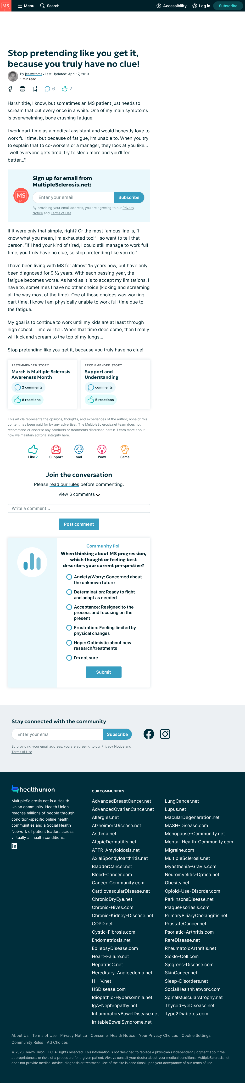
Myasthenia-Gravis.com (191, 866)
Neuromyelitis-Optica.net (192, 874)
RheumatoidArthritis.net (190, 948)
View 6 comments (77, 494)
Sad (75, 451)
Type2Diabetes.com (186, 1013)
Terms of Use (61, 213)
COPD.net (102, 923)
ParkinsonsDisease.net (189, 899)
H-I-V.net (101, 981)
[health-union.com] (33, 790)
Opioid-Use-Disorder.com (192, 891)
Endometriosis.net (111, 940)
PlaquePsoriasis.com (187, 907)
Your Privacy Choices (158, 1035)
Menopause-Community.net (195, 833)
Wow (99, 451)
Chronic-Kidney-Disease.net (122, 915)
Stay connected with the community (58, 721)
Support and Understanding (101, 374)
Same (122, 451)
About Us (19, 1035)
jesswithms (33, 74)
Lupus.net (175, 809)
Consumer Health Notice (113, 1035)
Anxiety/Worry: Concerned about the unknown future (108, 579)
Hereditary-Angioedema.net (122, 973)
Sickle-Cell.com (182, 956)
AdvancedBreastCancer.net (121, 801)
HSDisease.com (109, 989)
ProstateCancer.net (185, 923)
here (65, 435)
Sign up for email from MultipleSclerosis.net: (62, 181)
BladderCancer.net (112, 866)
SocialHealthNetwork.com (193, 989)
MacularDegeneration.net (192, 817)
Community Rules (27, 1042)
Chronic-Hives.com (113, 907)
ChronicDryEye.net (112, 899)
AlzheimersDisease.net (116, 825)
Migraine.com (179, 850)
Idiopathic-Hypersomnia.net (122, 997)
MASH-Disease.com (186, 825)
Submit (103, 672)
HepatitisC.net (107, 964)
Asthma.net (104, 833)
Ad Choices (57, 1042)
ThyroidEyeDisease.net (190, 1005)
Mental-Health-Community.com (199, 842)
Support (54, 451)
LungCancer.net (182, 801)
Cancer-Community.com (118, 883)
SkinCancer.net (181, 973)
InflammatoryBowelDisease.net (125, 1013)
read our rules (64, 484)
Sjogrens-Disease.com (189, 964)
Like (30, 451)
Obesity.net (177, 883)
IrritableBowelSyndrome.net (122, 1022)
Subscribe (228, 5)
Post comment (79, 524)
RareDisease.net (182, 940)
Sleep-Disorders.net (186, 981)
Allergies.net (105, 817)
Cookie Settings (196, 1035)
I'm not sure (86, 657)
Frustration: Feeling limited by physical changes (105, 630)
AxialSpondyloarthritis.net (120, 858)
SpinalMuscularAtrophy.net (194, 997)
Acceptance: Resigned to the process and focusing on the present (104, 612)
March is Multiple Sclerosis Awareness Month (40, 374)
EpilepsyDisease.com (115, 948)
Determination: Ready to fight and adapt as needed (104, 594)
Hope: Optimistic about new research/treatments (102, 645)
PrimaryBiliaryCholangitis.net (196, 915)
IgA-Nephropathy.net (114, 1005)
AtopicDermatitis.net (114, 842)
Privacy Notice (112, 746)
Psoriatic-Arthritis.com (189, 932)
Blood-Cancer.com (112, 874)
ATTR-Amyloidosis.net (116, 850)
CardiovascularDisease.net (121, 891)
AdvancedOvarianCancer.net (123, 809)
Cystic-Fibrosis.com (113, 932)
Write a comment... (31, 508)
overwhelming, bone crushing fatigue (52, 118)
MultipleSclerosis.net (187, 858)
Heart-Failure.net (110, 956)
